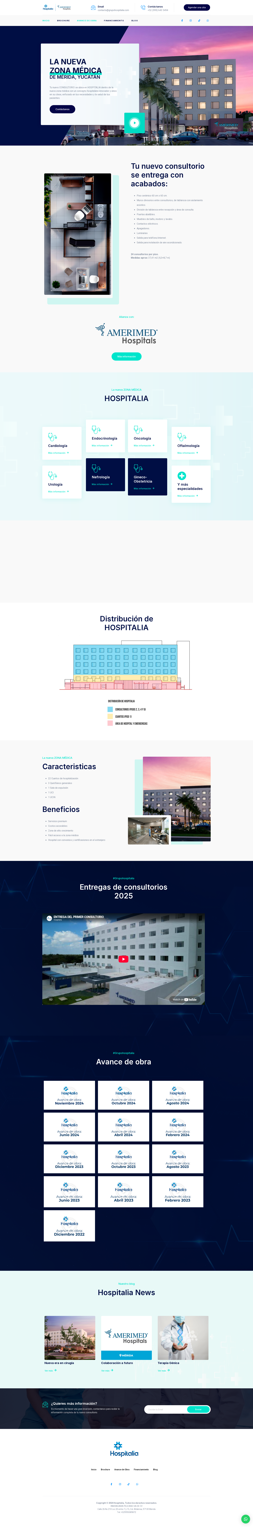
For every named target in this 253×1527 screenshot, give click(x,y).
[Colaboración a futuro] (126, 1338)
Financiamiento (114, 20)
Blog (134, 20)
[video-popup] (134, 123)
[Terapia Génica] (183, 1338)
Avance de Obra (87, 20)
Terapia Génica (168, 1363)
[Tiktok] (199, 20)
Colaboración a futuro (117, 1363)
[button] (69, 1095)
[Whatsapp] (208, 20)
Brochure (63, 20)
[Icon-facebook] (182, 20)
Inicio (46, 20)
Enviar (198, 1409)
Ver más (49, 1370)
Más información (56, 453)
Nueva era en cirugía (59, 1363)
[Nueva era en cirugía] (70, 1338)
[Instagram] (190, 20)
